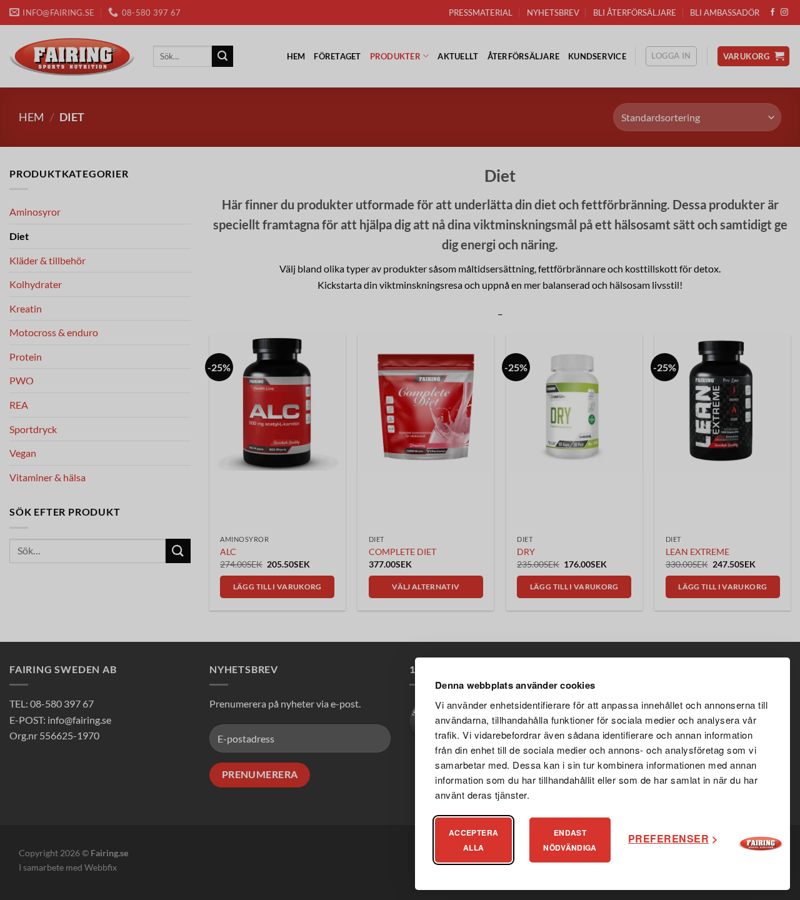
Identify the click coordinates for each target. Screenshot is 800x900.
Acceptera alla (473, 840)
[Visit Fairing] (760, 843)
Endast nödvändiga (570, 840)
